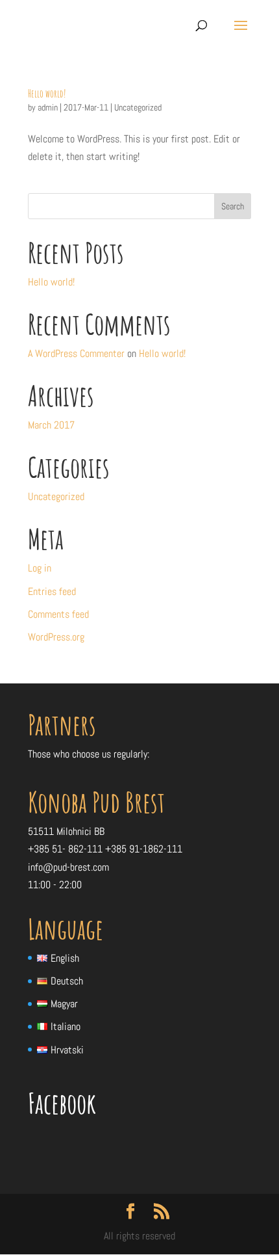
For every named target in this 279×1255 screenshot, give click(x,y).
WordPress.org (56, 637)
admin (48, 107)
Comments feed (58, 614)
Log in (39, 568)
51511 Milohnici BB (66, 831)
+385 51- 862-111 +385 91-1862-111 (105, 849)
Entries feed (52, 591)
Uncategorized (138, 107)
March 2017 (51, 425)
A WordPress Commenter (76, 353)
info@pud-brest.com (68, 867)
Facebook (62, 1103)
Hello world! (47, 93)
